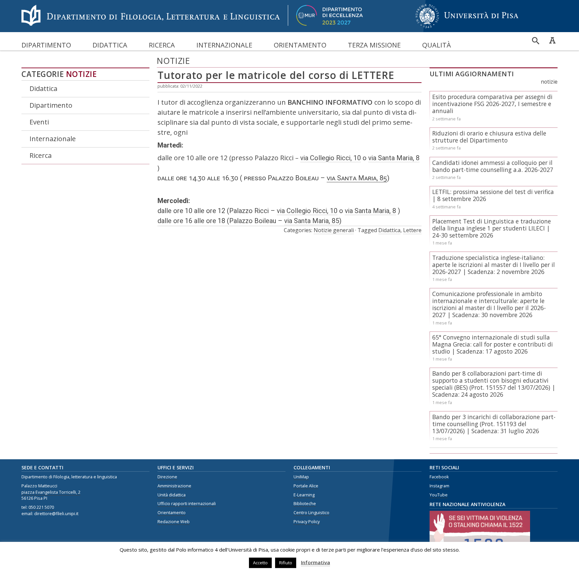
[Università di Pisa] (467, 28)
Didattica (109, 45)
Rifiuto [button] (285, 563)
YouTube (439, 495)
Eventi (39, 121)
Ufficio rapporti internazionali (186, 503)
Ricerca (162, 45)
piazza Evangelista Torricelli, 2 (50, 492)
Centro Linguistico (311, 512)
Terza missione (374, 45)
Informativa (315, 562)
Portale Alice (306, 486)
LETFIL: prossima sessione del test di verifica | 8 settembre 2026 (493, 195)
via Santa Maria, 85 (357, 178)
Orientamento (300, 45)
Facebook (439, 477)
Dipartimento (46, 45)
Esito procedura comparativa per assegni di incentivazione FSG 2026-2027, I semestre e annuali (492, 104)
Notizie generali (334, 230)
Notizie (81, 74)
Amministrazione (174, 486)
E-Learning (304, 495)
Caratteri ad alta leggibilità (552, 40)
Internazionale (224, 45)
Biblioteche (305, 503)
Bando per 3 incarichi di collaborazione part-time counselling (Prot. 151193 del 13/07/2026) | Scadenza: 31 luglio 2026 (494, 424)
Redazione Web (173, 521)
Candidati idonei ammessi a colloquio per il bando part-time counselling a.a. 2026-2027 (492, 166)
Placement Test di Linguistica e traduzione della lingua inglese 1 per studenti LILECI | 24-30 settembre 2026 (491, 228)
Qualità (436, 45)
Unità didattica (171, 495)
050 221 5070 (41, 507)
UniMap (301, 477)
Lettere (412, 230)
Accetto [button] (260, 563)
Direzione (167, 477)
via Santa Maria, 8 (394, 158)
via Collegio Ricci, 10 (330, 158)
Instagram (439, 486)
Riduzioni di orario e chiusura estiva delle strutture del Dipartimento (489, 136)
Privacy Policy (307, 521)
